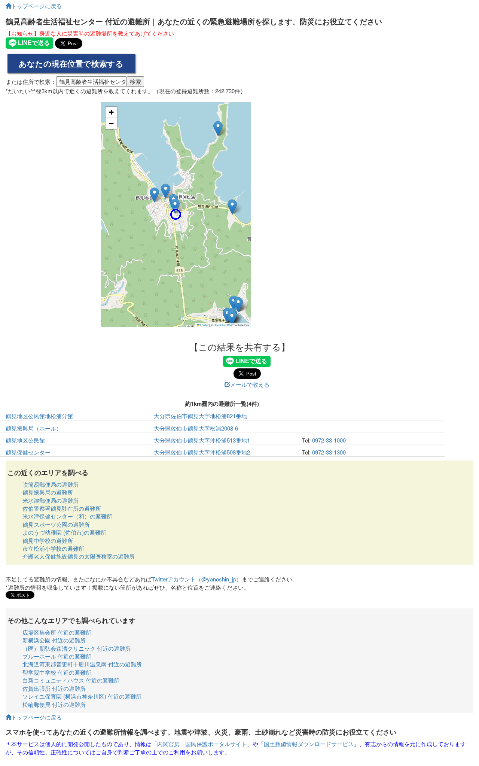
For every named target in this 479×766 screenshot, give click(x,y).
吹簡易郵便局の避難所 (50, 484)
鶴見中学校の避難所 (47, 540)
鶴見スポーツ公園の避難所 (56, 524)
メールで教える (249, 384)
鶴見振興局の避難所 (47, 492)
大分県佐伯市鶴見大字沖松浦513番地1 (202, 440)
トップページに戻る (36, 6)
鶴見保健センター (28, 452)
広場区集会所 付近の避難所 (56, 632)
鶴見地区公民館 (25, 440)
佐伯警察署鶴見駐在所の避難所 (61, 508)
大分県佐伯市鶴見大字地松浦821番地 (200, 416)
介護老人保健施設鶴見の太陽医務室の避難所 (78, 556)
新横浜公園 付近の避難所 (54, 640)
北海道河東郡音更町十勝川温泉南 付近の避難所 (82, 664)
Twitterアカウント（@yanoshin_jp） (197, 579)
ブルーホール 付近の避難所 (56, 656)
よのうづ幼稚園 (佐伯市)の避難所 (64, 532)
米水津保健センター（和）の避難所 (67, 516)
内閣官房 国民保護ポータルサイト (202, 744)
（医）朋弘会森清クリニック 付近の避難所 (76, 648)
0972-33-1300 (329, 452)
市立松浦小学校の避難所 (53, 548)
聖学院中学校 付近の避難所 (56, 672)
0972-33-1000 (329, 440)
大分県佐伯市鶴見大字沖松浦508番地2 (202, 452)
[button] (175, 214)
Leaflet (203, 325)
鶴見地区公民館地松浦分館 (39, 416)
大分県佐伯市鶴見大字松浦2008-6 (196, 428)
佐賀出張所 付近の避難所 (54, 688)
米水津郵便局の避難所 (50, 500)
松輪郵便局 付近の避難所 (54, 704)
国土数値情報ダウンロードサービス (309, 744)
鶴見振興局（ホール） (34, 428)
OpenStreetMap (223, 325)
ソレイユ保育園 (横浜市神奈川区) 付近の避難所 (81, 696)
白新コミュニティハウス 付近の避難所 (70, 680)
